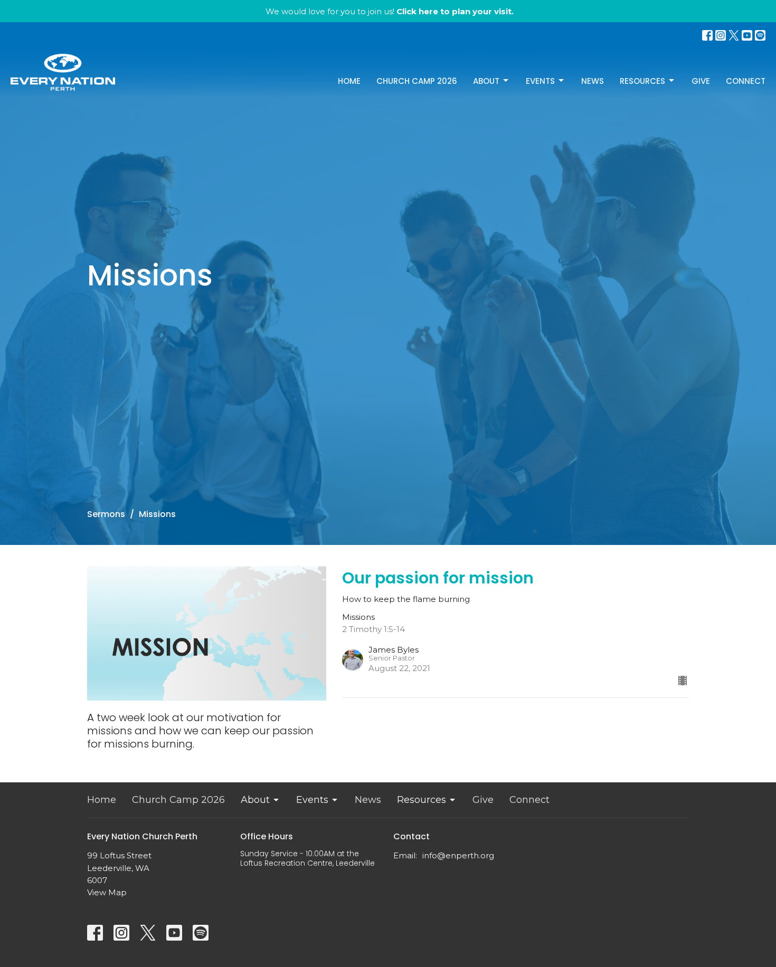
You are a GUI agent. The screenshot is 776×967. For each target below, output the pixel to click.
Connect (745, 81)
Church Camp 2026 (416, 81)
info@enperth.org (458, 855)
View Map (107, 892)
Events (540, 81)
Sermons (106, 514)
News (592, 81)
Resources (642, 81)
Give (701, 81)
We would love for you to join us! (390, 11)
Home (349, 81)
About (486, 81)
